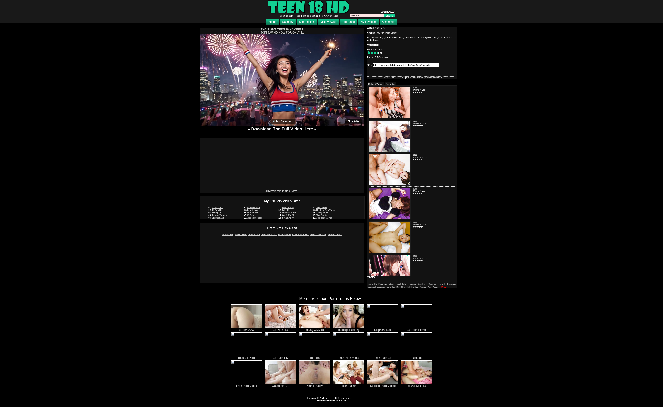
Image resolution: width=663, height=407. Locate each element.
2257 (402, 78)
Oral (408, 287)
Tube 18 (285, 210)
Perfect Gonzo (335, 234)
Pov (429, 287)
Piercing (414, 287)
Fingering (412, 284)
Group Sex (432, 284)
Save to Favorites (415, 78)
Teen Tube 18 (288, 207)
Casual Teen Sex (300, 234)
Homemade (451, 284)
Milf (397, 287)
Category (287, 21)
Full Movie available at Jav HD (282, 191)
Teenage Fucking (219, 215)
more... (443, 286)
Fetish (404, 284)
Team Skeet (254, 234)
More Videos (391, 33)
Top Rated (348, 21)
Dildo (403, 287)
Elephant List (218, 218)
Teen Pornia (321, 215)
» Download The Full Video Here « (282, 128)
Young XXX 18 (218, 212)
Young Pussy (288, 218)
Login (383, 11)
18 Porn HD (217, 210)
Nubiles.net (227, 234)
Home (272, 21)
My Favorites (368, 21)
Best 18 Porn (252, 210)
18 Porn (250, 215)
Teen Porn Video (254, 218)
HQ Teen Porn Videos (325, 210)
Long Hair (391, 287)
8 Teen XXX (217, 207)
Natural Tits (372, 284)
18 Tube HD (252, 212)
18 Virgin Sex (284, 234)
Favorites (390, 84)
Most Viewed (328, 21)
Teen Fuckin (321, 207)
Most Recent (307, 21)
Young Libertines (318, 234)
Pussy (435, 287)
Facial (398, 284)
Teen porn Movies (324, 218)
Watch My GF (288, 215)
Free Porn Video (289, 212)
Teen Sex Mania (269, 234)
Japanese (381, 287)
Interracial (372, 287)
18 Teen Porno (253, 207)
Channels (388, 21)
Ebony (391, 284)
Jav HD (380, 33)
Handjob (442, 284)
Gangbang (422, 284)
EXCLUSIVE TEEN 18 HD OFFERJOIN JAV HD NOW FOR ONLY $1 (282, 31)
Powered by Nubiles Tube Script (331, 400)
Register (390, 11)
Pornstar (423, 287)
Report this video (433, 78)
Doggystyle (382, 284)
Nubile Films (241, 234)
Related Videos (375, 84)
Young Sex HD (322, 212)
